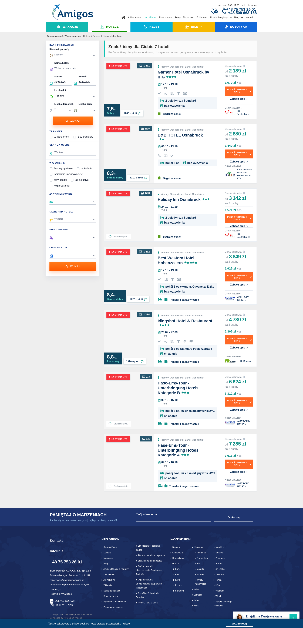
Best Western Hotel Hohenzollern (176, 260)
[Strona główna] (72, 11)
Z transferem (61, 136)
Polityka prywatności (61, 593)
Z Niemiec (202, 17)
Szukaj (75, 120)
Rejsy (177, 17)
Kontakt (250, 17)
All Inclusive (134, 17)
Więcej (126, 623)
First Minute (165, 17)
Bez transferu (85, 136)
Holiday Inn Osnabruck (179, 199)
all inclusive (82, 179)
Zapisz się (234, 517)
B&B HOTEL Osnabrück (180, 135)
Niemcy (96, 36)
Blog (236, 17)
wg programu (61, 185)
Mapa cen (188, 17)
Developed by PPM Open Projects (66, 618)
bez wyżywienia (63, 168)
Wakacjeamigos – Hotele (77, 36)
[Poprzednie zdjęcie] (109, 90)
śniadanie (86, 168)
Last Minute (149, 17)
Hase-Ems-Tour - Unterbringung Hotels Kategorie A (178, 450)
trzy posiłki (60, 179)
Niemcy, (165, 66)
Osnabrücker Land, (181, 66)
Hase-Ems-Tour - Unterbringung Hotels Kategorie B (178, 388)
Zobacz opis (237, 98)
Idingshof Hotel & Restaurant (185, 321)
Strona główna (54, 36)
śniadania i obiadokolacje (68, 173)
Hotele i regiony (219, 17)
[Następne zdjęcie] (149, 90)
